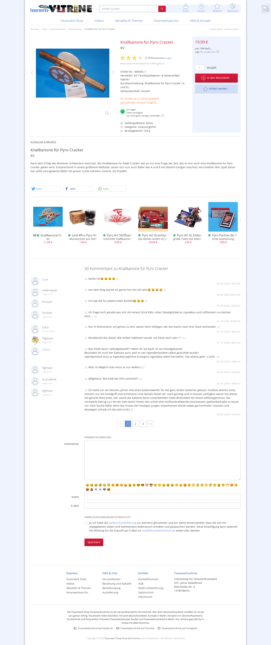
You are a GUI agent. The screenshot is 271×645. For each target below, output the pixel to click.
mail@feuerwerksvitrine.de (158, 530)
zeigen (168, 58)
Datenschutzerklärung (122, 523)
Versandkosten (208, 51)
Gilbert (46, 349)
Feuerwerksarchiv (166, 20)
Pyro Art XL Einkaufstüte (193, 235)
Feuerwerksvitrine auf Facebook (95, 628)
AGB (140, 583)
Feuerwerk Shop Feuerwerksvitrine (122, 638)
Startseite (34, 29)
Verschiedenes (75, 29)
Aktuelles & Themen (129, 20)
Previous (30, 220)
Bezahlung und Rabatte (116, 583)
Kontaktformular (148, 579)
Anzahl (211, 68)
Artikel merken (218, 88)
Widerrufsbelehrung (151, 588)
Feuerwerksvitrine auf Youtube (137, 628)
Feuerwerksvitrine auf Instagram (179, 628)
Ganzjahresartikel (58, 29)
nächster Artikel (231, 29)
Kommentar (71, 444)
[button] (45, 189)
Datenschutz (146, 592)
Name (75, 497)
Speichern (94, 542)
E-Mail (75, 505)
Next (240, 220)
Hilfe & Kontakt (200, 20)
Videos (99, 20)
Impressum (145, 596)
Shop (44, 29)
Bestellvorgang (111, 588)
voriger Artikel (216, 29)
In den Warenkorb (218, 77)
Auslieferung (110, 592)
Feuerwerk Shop (71, 20)
